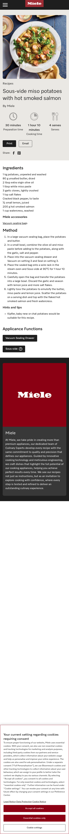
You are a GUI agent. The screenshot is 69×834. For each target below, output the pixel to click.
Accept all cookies (34, 808)
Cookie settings (34, 828)
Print (9, 143)
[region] (34, 779)
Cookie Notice (39, 802)
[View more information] (20, 349)
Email (25, 143)
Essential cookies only (34, 818)
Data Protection (24, 802)
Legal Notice (10, 802)
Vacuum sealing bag (14, 223)
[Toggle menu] (5, 5)
